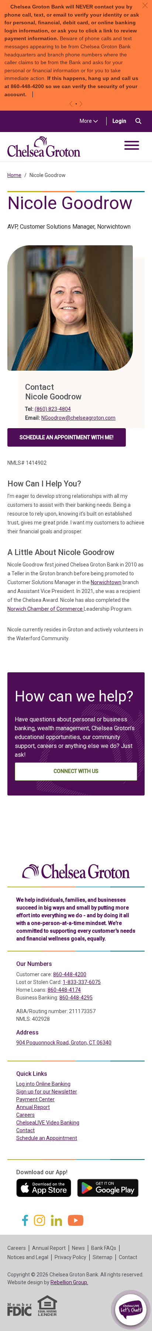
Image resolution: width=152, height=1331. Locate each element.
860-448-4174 (64, 990)
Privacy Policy (70, 1257)
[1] (76, 103)
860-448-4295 (76, 998)
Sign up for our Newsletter (46, 1092)
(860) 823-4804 (53, 409)
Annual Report (33, 1107)
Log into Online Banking (59, 1084)
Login (122, 121)
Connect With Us (76, 771)
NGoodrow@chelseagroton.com (78, 418)
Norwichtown (106, 582)
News (78, 1248)
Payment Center (51, 1099)
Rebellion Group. (69, 1282)
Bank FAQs (103, 1248)
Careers (25, 1115)
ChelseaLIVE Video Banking (47, 1123)
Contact (25, 1130)
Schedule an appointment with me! (67, 439)
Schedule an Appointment (46, 1138)
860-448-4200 (69, 974)
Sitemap (103, 1257)
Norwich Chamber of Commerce (45, 609)
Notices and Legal (27, 1257)
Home (14, 175)
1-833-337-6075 (82, 982)
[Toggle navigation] (132, 146)
